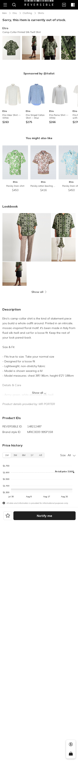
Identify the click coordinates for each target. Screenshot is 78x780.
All (40, 455)
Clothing (27, 13)
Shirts (41, 13)
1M (7, 455)
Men (4, 13)
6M (23, 455)
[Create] (64, 5)
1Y (32, 455)
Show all (37, 392)
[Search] (14, 5)
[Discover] (72, 5)
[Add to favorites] (7, 515)
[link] (13, 102)
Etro (15, 13)
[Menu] (5, 5)
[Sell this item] (71, 744)
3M (15, 455)
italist (50, 73)
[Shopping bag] (70, 753)
